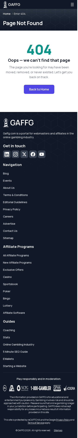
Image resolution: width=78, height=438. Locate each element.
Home (7, 13)
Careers (8, 216)
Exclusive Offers (13, 269)
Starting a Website (14, 366)
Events (7, 180)
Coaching (9, 330)
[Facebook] (33, 154)
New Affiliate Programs (17, 262)
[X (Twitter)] (24, 154)
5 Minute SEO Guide (15, 351)
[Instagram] (15, 154)
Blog (6, 173)
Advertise (9, 223)
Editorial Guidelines (15, 202)
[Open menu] (72, 4)
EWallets (8, 359)
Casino (7, 277)
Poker (6, 291)
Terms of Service (36, 422)
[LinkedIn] (7, 154)
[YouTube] (41, 154)
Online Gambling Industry (18, 344)
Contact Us (10, 231)
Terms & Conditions (15, 195)
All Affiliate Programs (16, 255)
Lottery (7, 305)
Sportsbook (10, 284)
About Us (9, 188)
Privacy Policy (11, 209)
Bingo (6, 298)
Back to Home (39, 89)
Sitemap (8, 238)
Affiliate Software (14, 313)
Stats (6, 337)
